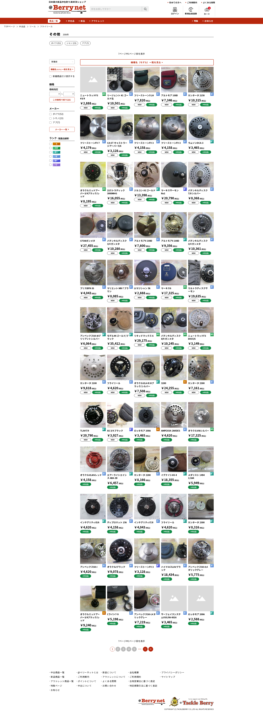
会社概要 (134, 672)
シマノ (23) (71, 43)
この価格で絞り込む (62, 99)
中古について (85, 685)
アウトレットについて (113, 676)
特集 (196, 20)
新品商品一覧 (58, 676)
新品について (109, 672)
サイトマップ (168, 676)
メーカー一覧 (61, 129)
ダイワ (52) (56, 43)
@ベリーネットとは (88, 672)
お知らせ (209, 20)
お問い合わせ (109, 685)
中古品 (71, 20)
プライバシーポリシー (172, 672)
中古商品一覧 (58, 672)
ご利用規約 (135, 676)
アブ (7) (85, 43)
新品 (83, 20)
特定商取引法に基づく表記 (143, 685)
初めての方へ (175, 2)
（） (63, 138)
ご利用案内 (192, 2)
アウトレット (97, 20)
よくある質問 (209, 2)
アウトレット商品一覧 (62, 681)
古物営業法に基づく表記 (142, 681)
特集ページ (56, 685)
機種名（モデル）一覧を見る (146, 62)
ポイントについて (87, 681)
